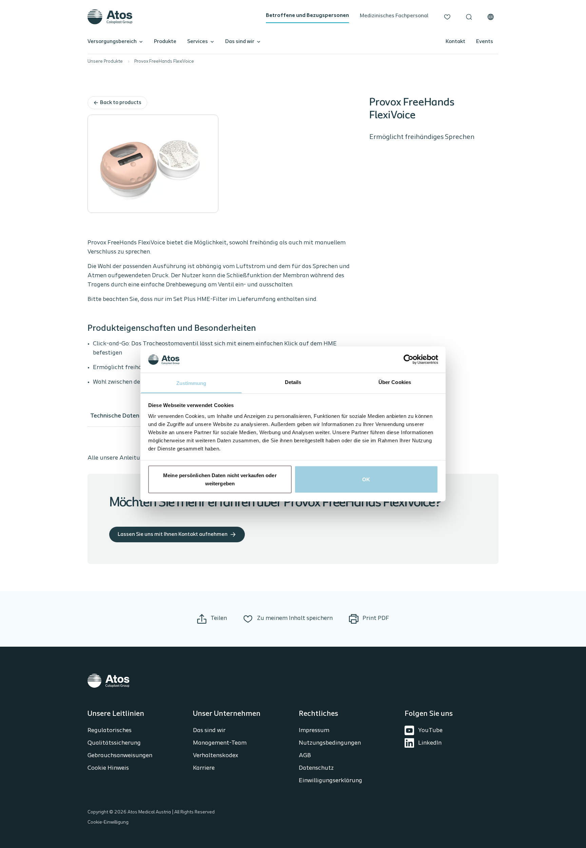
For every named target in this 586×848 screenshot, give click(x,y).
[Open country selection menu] (491, 17)
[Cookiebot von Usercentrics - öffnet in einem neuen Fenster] (408, 360)
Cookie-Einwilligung (108, 822)
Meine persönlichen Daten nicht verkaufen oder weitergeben (220, 479)
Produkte (165, 41)
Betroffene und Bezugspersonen (307, 15)
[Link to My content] (447, 17)
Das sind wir (239, 41)
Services (197, 41)
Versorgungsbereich (112, 41)
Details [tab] (293, 382)
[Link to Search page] (469, 17)
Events (484, 41)
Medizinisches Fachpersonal (394, 16)
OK (366, 479)
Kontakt (455, 41)
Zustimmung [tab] (191, 383)
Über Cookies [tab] (394, 382)
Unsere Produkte (105, 61)
